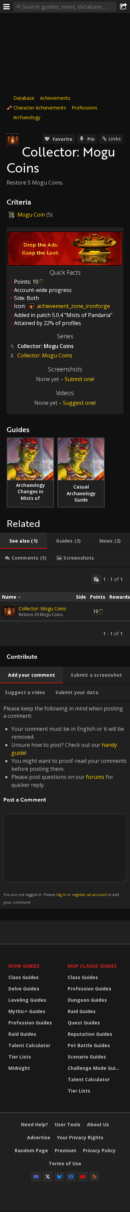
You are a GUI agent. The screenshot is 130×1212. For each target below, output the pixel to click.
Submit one (79, 379)
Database (23, 98)
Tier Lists (19, 1056)
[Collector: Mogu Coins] (9, 611)
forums (95, 777)
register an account (89, 894)
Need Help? (34, 1124)
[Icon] (12, 139)
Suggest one (79, 402)
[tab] (23, 541)
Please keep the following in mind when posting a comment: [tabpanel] (65, 805)
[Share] (123, 6)
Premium (65, 1150)
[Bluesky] (59, 1177)
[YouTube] (83, 1177)
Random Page (31, 1150)
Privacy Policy (99, 1150)
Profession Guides (30, 1022)
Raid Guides (22, 1034)
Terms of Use (65, 1163)
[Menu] (6, 6)
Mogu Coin (31, 214)
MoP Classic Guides (92, 966)
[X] (48, 1177)
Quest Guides (84, 1022)
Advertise (38, 1137)
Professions (84, 107)
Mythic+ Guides (26, 1011)
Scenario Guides (87, 1056)
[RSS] (94, 1177)
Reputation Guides (90, 1034)
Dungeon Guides (87, 1000)
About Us (98, 1124)
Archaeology (26, 117)
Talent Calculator (29, 1045)
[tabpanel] (65, 606)
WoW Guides (23, 966)
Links (115, 138)
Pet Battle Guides (89, 1045)
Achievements (55, 98)
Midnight (19, 1068)
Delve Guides (23, 988)
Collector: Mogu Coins (44, 355)
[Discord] (36, 1177)
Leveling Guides (27, 1000)
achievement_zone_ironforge (73, 306)
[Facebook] (71, 1177)
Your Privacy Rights (80, 1137)
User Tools (67, 1124)
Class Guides (23, 977)
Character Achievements (39, 107)
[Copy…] (96, 579)
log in (61, 894)
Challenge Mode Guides (96, 1068)
